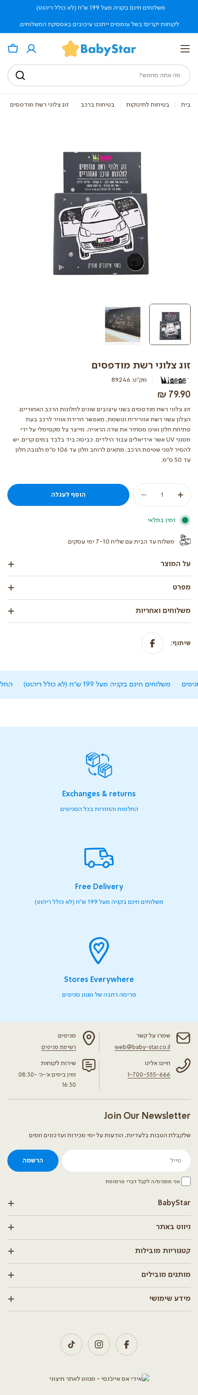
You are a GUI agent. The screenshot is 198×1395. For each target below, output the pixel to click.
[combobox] (99, 75)
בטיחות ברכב (98, 105)
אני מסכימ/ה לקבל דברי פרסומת (142, 1182)
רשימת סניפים (58, 1047)
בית (186, 105)
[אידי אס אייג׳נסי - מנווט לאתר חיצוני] (99, 1379)
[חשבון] (31, 48)
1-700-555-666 (149, 1075)
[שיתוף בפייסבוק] (152, 643)
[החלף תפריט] (185, 48)
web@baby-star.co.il (142, 1047)
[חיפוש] (20, 75)
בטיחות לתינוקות (147, 105)
